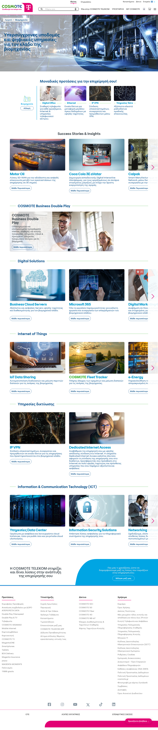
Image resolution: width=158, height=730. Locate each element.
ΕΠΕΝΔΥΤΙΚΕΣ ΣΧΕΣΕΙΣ (122, 714)
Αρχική (8, 20)
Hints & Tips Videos (49, 611)
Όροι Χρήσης (124, 607)
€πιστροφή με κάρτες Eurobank (133, 682)
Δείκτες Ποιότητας (126, 611)
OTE (27, 714)
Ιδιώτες (73, 2)
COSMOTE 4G (85, 614)
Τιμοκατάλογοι (47, 622)
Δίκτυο (138, 1)
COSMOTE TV (8, 639)
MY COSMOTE (133, 9)
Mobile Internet (9, 628)
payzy (4, 660)
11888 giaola (8, 671)
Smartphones (8, 646)
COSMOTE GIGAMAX (12, 625)
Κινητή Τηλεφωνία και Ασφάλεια (133, 621)
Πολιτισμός (7, 668)
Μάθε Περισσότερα (20, 188)
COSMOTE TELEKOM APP (52, 629)
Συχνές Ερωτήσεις (48, 604)
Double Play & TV (9, 617)
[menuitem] (49, 704)
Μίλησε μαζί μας (123, 578)
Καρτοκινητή (8, 635)
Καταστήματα (128, 1)
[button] (144, 9)
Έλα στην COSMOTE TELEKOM (95, 9)
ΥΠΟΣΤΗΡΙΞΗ (118, 9)
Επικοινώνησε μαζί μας (51, 625)
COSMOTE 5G (85, 607)
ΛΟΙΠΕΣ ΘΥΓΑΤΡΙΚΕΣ (71, 714)
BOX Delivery (8, 653)
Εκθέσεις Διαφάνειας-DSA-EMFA (133, 669)
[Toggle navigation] (154, 9)
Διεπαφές (122, 689)
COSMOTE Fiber (86, 611)
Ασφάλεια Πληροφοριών (129, 665)
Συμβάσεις (123, 686)
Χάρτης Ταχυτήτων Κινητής (92, 628)
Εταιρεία (146, 1)
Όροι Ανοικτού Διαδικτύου (130, 693)
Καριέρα (121, 604)
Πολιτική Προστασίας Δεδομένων (133, 672)
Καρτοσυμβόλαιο (10, 632)
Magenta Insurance (11, 657)
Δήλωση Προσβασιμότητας (53, 632)
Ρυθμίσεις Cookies (126, 654)
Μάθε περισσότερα (22, 247)
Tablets (5, 650)
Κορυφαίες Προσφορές (13, 604)
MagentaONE (8, 642)
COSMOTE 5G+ (86, 604)
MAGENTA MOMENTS (12, 664)
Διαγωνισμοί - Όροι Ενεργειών (132, 661)
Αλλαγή (27, 108)
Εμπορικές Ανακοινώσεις (129, 658)
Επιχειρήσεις (86, 2)
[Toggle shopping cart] (151, 9)
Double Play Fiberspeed (13, 614)
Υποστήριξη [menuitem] (46, 597)
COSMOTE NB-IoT (87, 618)
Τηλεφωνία (7, 621)
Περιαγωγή (45, 607)
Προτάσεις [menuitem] (7, 597)
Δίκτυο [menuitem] (82, 597)
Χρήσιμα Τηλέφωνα (49, 614)
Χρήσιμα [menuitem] (122, 597)
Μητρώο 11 (123, 638)
